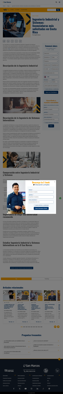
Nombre (31, 189)
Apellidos (31, 194)
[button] (54, 182)
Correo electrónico (33, 199)
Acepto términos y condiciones (42, 205)
